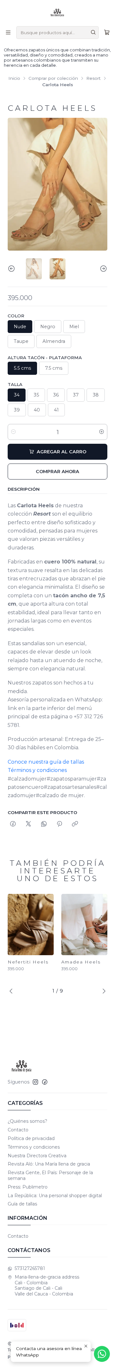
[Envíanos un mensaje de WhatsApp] (102, 1354)
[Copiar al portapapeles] (75, 824)
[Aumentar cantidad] (101, 432)
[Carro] (107, 32)
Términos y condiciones (37, 770)
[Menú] (8, 32)
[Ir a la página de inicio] (57, 12)
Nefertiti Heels (28, 961)
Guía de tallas (22, 1204)
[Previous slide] (12, 269)
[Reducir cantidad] (13, 432)
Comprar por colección (53, 78)
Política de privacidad (31, 1138)
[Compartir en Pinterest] (59, 824)
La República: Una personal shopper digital (55, 1195)
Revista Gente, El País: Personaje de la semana (50, 1175)
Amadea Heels (81, 961)
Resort (93, 78)
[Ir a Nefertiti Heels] (31, 924)
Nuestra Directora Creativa (37, 1156)
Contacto (18, 1130)
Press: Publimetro (28, 1187)
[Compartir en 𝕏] (28, 824)
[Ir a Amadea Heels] (84, 924)
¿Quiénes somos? (27, 1121)
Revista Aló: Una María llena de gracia (49, 1164)
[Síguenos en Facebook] (45, 1082)
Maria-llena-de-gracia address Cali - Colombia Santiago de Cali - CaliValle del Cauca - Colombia (47, 1285)
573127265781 (30, 1268)
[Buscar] (93, 32)
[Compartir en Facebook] (13, 824)
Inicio (14, 78)
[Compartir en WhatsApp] (44, 824)
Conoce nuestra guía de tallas (46, 762)
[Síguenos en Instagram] (35, 1082)
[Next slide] (102, 269)
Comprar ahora (57, 471)
